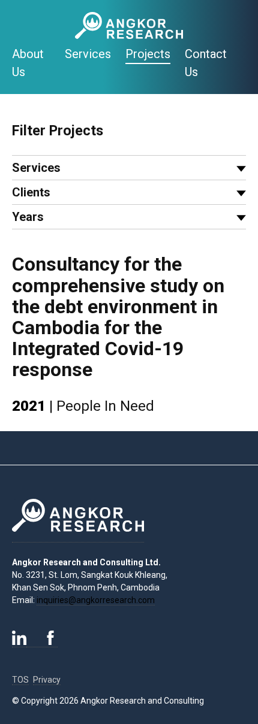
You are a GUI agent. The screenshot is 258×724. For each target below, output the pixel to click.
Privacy (47, 679)
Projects (147, 54)
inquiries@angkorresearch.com (96, 600)
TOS (20, 679)
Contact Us (206, 63)
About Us (28, 63)
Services (88, 54)
